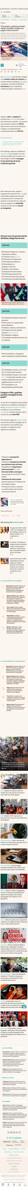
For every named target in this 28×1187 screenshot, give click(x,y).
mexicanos (5, 154)
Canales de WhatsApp (13, 1148)
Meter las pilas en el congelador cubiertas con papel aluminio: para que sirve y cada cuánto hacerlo (16, 698)
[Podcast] (9, 1145)
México (18, 515)
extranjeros (8, 77)
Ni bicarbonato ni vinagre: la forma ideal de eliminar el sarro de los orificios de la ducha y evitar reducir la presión (16, 707)
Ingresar (25, 1185)
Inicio (14, 1185)
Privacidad (14, 1166)
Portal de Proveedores (18, 1152)
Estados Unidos (23, 19)
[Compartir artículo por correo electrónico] (15, 72)
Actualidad (14, 8)
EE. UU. (17, 257)
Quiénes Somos (8, 1152)
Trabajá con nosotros (14, 1155)
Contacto (4, 1148)
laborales (23, 82)
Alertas (19, 1185)
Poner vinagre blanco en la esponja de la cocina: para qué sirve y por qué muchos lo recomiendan (16, 609)
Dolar (8, 1185)
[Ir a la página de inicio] (2, 12)
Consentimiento (14, 1169)
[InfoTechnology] (18, 1145)
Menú (3, 1185)
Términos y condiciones (14, 1163)
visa (24, 89)
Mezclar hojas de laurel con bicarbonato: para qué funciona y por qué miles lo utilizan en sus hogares (15, 690)
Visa (16, 469)
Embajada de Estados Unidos (15, 407)
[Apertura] (6, 1142)
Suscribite (23, 1148)
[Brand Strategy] (23, 1142)
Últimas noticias (4, 8)
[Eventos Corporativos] (15, 1142)
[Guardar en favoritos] (2, 65)
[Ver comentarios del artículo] (19, 72)
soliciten (13, 119)
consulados (5, 412)
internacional (13, 333)
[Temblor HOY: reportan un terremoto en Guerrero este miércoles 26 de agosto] (14, 806)
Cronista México (5, 19)
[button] (24, 1007)
